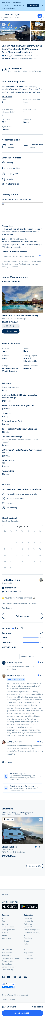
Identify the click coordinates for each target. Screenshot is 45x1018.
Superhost (28, 938)
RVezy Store (6, 938)
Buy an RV (28, 927)
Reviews (5, 935)
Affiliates (5, 933)
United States (6, 814)
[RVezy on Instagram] (14, 977)
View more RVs (35, 866)
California (18, 814)
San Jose (28, 814)
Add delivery (12, 331)
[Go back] (4, 24)
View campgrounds (11, 281)
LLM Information (30, 958)
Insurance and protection (11, 958)
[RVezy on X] (19, 977)
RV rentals (12, 812)
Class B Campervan (26, 812)
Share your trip (7, 970)
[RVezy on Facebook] (3, 977)
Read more (7, 608)
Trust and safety (8, 961)
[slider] (5, 55)
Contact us (28, 955)
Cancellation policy (9, 967)
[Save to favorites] (40, 819)
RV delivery (6, 955)
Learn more (33, 5)
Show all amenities (10, 184)
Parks (26, 944)
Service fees (7, 964)
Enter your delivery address (14, 252)
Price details (37, 1007)
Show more (7, 97)
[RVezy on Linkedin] (25, 977)
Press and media (8, 927)
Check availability (22, 1013)
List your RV (28, 921)
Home (4, 812)
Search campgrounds (32, 930)
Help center (28, 953)
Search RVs (28, 918)
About (4, 918)
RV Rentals (28, 924)
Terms (4, 1000)
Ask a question (22, 616)
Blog (3, 921)
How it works (7, 953)
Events (26, 941)
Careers (5, 924)
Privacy (12, 1000)
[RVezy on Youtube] (8, 977)
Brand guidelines (8, 930)
